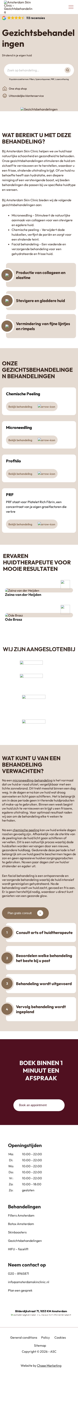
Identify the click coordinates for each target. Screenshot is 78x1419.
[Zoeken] (68, 70)
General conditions (23, 1337)
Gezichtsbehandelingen (25, 1241)
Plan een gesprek (20, 1290)
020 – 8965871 (18, 1273)
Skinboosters (17, 1232)
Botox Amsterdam (21, 1224)
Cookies (60, 1337)
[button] (24, 18)
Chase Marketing (49, 1365)
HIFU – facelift (18, 1249)
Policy (45, 1337)
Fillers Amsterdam (21, 1215)
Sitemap (40, 1345)
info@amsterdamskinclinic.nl (28, 1282)
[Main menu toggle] (71, 7)
